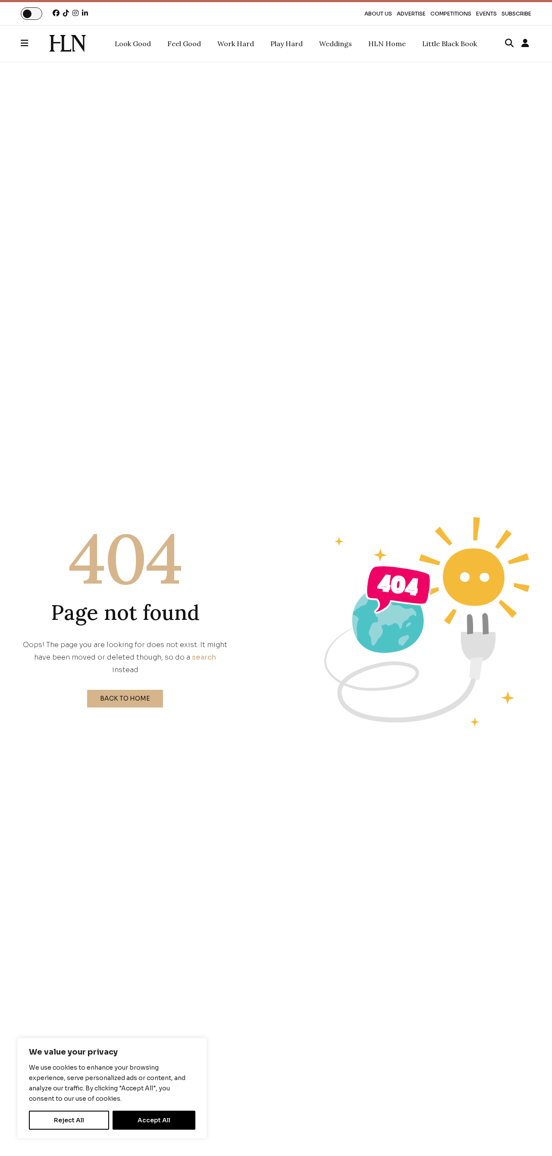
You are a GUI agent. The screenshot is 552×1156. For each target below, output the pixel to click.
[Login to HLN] (525, 43)
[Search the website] (509, 43)
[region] (112, 1088)
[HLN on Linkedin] (85, 13)
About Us (378, 13)
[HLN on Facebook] (56, 13)
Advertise (411, 13)
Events (486, 13)
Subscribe (516, 13)
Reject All (69, 1120)
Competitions (450, 13)
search (204, 657)
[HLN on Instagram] (75, 13)
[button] (35, 43)
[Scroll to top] (531, 1135)
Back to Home (125, 698)
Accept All (154, 1120)
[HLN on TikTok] (66, 13)
